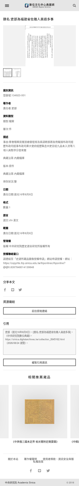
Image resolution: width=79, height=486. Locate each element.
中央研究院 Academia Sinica (20, 482)
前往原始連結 (39, 311)
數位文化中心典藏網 (39, 5)
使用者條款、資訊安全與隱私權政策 (53, 460)
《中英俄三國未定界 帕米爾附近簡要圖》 (35, 441)
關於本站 (13, 459)
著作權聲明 (30, 459)
